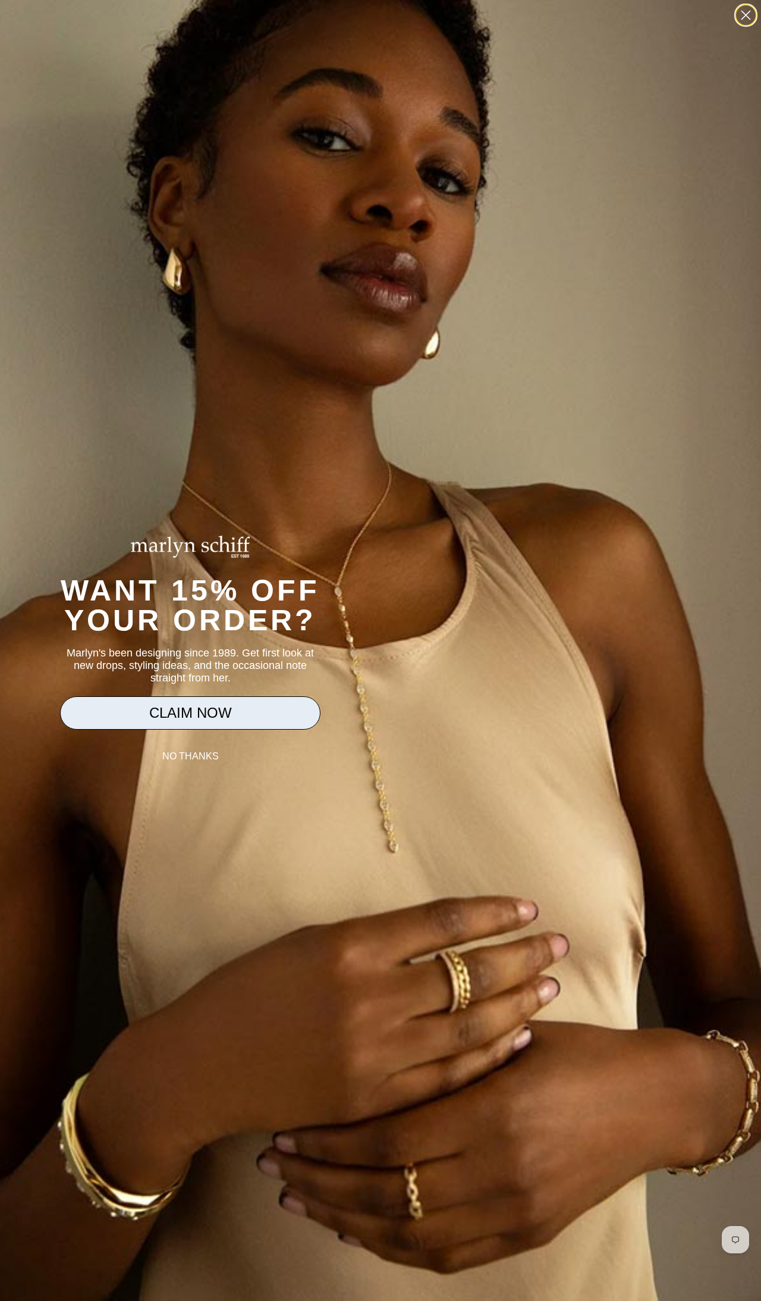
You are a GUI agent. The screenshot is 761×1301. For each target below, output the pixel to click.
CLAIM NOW (190, 713)
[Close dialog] (745, 15)
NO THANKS (190, 756)
